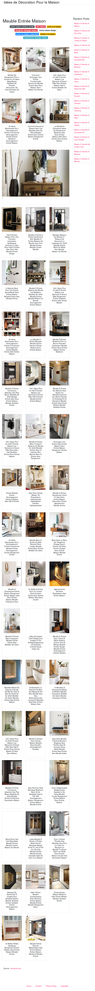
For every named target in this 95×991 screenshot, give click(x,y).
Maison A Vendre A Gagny (81, 123)
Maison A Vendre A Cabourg (81, 109)
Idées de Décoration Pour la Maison (31, 2)
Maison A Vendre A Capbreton (81, 72)
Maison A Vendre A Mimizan (81, 65)
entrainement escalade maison (35, 38)
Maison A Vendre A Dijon (81, 116)
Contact (39, 986)
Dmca (29, 986)
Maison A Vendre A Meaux (81, 24)
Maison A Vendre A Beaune (81, 152)
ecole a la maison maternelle (27, 34)
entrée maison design (47, 30)
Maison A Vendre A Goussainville (81, 58)
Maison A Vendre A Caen (81, 80)
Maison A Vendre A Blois (81, 51)
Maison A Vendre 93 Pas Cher (82, 31)
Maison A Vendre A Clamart (81, 101)
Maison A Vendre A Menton (81, 160)
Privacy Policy (51, 986)
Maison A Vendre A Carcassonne (81, 131)
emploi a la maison (47, 34)
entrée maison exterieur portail (22, 26)
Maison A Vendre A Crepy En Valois (81, 39)
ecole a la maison (54, 26)
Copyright (64, 986)
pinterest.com (16, 968)
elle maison (40, 26)
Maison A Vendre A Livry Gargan (81, 138)
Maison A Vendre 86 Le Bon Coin (82, 145)
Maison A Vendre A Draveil (81, 94)
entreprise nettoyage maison (26, 30)
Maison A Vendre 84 (82, 45)
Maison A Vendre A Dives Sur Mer (81, 87)
